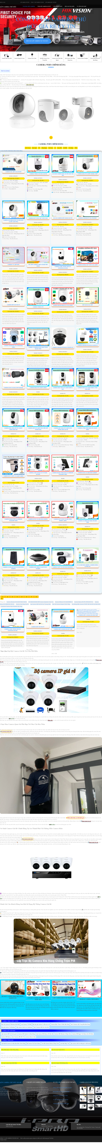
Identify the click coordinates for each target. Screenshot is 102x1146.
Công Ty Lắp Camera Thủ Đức (37, 2)
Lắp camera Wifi (57, 6)
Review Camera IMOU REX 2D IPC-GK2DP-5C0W (13, 997)
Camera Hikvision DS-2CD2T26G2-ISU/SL (17, 602)
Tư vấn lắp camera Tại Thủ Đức (60, 1099)
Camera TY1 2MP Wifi (13, 264)
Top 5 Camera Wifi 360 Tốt (18, 1036)
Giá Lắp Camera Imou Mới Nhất (9, 1063)
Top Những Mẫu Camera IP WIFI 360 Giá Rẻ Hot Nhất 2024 (86, 604)
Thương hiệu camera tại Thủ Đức (61, 1103)
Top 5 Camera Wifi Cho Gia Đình (41, 1027)
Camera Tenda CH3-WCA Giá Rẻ (38, 173)
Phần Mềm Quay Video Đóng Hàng (10, 1049)
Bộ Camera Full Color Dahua (33, 1043)
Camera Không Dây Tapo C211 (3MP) (87, 265)
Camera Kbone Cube (31, 1036)
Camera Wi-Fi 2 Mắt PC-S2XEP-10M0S (13, 476)
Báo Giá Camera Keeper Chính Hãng (61, 604)
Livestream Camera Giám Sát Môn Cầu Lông (11, 606)
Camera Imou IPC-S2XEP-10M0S (38, 387)
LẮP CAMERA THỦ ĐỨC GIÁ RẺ (11, 1082)
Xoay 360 (59, 148)
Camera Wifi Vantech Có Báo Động (26, 1034)
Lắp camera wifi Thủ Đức (50, 2)
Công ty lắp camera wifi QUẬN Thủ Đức (62, 1087)
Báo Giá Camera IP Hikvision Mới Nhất (10, 1024)
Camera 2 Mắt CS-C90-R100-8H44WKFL (62, 567)
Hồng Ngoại (44, 148)
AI (55, 148)
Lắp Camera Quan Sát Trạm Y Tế (64, 998)
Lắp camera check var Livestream (24, 1027)
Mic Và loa (27, 148)
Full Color (51, 148)
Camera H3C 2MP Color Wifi (13, 171)
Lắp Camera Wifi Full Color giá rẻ (9, 1034)
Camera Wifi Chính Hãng (51, 64)
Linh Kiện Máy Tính (64, 1043)
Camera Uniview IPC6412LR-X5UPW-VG (62, 347)
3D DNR (65, 148)
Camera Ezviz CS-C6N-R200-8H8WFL (38, 519)
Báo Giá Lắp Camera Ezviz (58, 1049)
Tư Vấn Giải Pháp (81, 6)
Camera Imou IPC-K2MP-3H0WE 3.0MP (87, 173)
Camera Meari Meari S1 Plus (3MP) (63, 305)
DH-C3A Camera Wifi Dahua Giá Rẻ (62, 218)
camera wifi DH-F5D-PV (13, 304)
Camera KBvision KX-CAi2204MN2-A (64, 602)
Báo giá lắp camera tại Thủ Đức (37, 41)
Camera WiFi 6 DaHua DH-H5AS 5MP (88, 615)
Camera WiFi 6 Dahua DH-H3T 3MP (63, 629)
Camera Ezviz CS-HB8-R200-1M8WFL (87, 472)
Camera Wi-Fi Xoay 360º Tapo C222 (38, 218)
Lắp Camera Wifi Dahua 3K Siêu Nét (44, 1034)
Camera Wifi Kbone (6, 1036)
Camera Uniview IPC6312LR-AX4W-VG (87, 345)
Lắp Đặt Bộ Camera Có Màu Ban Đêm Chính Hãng (13, 1043)
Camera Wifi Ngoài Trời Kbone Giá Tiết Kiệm (82, 1034)
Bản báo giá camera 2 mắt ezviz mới (41, 1024)
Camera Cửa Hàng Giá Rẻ (22, 604)
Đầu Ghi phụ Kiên (69, 6)
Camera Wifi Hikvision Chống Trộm (63, 1034)
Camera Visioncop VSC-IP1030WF (87, 218)
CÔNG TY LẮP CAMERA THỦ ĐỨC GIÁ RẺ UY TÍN (51, 23)
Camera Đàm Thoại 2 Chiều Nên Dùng (60, 1024)
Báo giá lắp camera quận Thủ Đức (61, 1091)
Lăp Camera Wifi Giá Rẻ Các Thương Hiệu (40, 604)
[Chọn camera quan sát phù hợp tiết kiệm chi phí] (100, 57)
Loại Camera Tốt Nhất (26, 1024)
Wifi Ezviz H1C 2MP (87, 305)
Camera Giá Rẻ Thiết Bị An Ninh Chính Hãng (11, 150)
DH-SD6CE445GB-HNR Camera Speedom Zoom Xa (41, 602)
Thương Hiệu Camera (29, 6)
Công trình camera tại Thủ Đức (60, 1095)
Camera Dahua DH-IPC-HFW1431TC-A (83, 602)
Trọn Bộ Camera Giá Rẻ (44, 6)
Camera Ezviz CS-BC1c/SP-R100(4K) (13, 387)
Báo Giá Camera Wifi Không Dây (60, 1063)
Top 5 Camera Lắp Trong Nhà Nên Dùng (80, 1024)
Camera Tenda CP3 (38, 307)
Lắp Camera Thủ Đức (24, 2)
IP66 (76, 148)
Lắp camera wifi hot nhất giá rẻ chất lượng (81, 1043)
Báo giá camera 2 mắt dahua (8, 1027)
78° (39, 148)
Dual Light (34, 148)
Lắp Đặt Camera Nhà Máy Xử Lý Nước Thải (38, 998)
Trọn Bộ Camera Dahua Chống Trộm (50, 1043)
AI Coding (71, 148)
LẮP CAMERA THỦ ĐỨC (8, 7)
